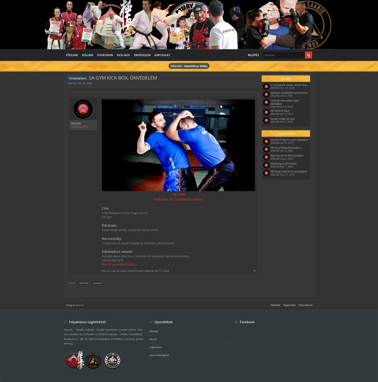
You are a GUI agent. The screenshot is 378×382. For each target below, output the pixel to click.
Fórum (153, 339)
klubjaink (97, 282)
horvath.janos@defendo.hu (119, 264)
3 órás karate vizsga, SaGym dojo (289, 85)
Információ (305, 305)
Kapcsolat (162, 55)
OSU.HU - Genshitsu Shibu (189, 66)
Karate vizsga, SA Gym (283, 118)
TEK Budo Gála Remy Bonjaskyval (289, 171)
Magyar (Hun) (74, 305)
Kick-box (123, 55)
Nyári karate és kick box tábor (287, 155)
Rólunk (87, 55)
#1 (255, 270)
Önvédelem (142, 55)
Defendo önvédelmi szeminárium (289, 92)
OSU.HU (71, 83)
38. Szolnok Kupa (280, 110)
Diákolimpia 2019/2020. (284, 163)
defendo (83, 282)
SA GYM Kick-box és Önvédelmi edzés (178, 197)
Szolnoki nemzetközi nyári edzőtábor (285, 102)
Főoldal (72, 55)
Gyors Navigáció (159, 355)
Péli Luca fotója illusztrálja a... (287, 147)
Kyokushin (105, 55)
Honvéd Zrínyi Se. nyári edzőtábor (290, 140)
